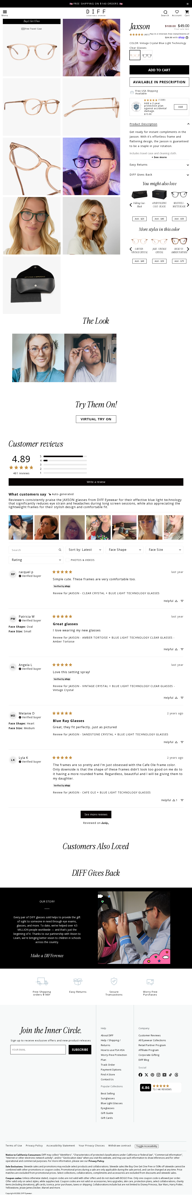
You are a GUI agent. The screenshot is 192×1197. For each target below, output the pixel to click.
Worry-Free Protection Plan (114, 1057)
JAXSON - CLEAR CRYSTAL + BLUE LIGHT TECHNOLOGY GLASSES (114, 593)
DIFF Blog (144, 1059)
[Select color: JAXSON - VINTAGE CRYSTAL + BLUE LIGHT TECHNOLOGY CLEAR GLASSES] (135, 55)
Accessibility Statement (60, 1145)
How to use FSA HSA (113, 1050)
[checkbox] (84, 560)
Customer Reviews (150, 1035)
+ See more (159, 157)
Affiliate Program (160, 1050)
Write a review (96, 482)
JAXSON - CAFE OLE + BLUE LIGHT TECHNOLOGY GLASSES (110, 792)
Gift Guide (107, 1113)
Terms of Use (14, 1145)
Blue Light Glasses (112, 1103)
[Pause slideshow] (187, 3)
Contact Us (107, 1079)
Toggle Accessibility (146, 1146)
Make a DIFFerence (47, 956)
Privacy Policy (34, 1145)
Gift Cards (107, 1118)
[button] (5, 13)
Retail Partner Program (160, 1045)
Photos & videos (83, 560)
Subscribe (80, 1050)
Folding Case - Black (139, 205)
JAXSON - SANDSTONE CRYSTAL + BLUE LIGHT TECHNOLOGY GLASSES (118, 734)
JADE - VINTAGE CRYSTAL (159, 251)
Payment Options (111, 1069)
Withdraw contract (119, 1145)
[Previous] (131, 205)
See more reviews (96, 814)
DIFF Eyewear (26, 1193)
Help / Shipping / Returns (111, 1043)
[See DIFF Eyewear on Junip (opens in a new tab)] (105, 822)
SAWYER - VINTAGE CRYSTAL (139, 251)
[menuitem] (165, 13)
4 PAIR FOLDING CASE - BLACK (159, 205)
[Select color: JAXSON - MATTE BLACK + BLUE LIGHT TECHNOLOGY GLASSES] (147, 55)
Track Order (108, 1064)
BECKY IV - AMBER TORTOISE (179, 251)
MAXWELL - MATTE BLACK (179, 205)
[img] (61, 494)
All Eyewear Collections (152, 1040)
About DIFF (107, 1035)
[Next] (187, 205)
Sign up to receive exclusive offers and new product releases (51, 1040)
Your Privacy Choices (92, 1145)
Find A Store (108, 1074)
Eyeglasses (107, 1108)
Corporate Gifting (149, 1055)
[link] (139, 34)
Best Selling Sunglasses (108, 1096)
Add (180, 106)
